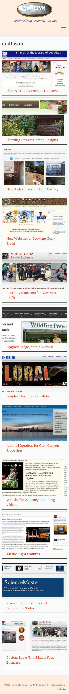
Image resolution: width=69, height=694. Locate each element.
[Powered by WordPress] (34, 684)
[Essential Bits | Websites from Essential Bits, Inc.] (34, 10)
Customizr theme (58, 685)
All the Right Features (23, 554)
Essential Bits (16, 685)
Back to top (61, 689)
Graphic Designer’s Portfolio (28, 396)
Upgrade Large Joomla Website (30, 347)
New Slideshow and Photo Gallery (32, 189)
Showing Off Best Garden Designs (32, 140)
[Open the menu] (63, 29)
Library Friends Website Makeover (32, 91)
